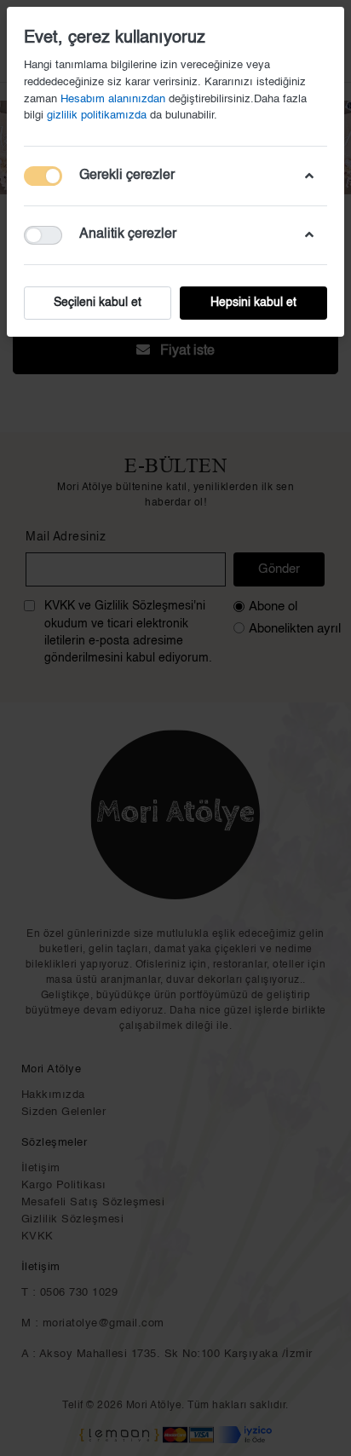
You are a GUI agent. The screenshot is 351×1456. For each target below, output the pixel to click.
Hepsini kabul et (253, 303)
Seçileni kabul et (97, 303)
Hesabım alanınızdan (113, 99)
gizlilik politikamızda (98, 115)
